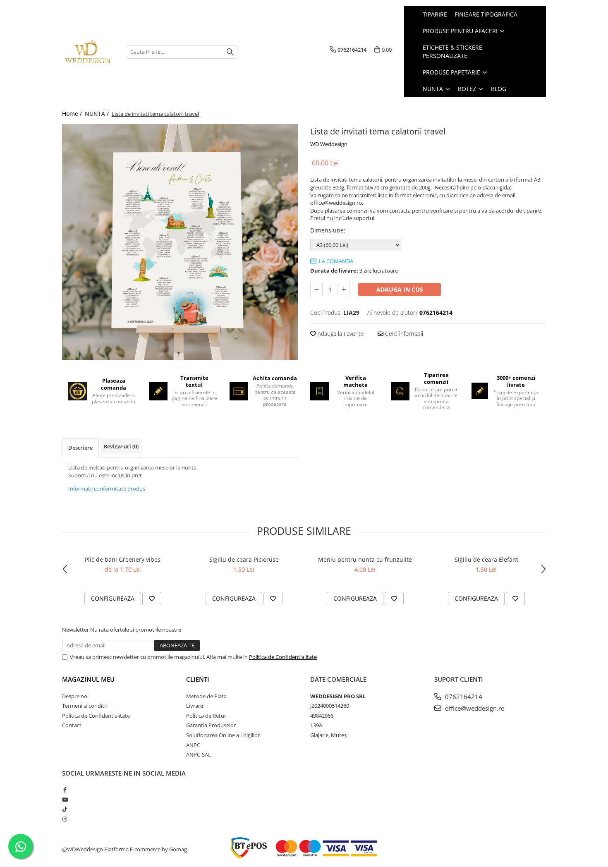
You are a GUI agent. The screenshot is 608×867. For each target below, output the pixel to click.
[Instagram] (64, 819)
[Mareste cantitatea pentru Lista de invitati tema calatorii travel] (344, 289)
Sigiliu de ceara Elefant (486, 559)
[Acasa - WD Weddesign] (87, 51)
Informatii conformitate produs (106, 488)
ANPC (193, 745)
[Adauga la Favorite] (151, 598)
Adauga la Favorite (340, 334)
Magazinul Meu (88, 679)
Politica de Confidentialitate (283, 657)
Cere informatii (403, 334)
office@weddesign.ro (474, 708)
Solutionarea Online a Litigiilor (223, 735)
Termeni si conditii (84, 705)
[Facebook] (64, 789)
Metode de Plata (206, 696)
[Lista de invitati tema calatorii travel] (180, 242)
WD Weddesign (328, 144)
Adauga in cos (399, 289)
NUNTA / (97, 113)
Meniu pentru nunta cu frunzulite (365, 559)
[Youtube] (64, 799)
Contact (71, 725)
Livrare (194, 705)
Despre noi (75, 696)
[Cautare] (230, 52)
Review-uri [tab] (121, 446)
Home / (73, 113)
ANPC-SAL (198, 754)
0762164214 (462, 696)
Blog (498, 89)
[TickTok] (64, 809)
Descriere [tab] (80, 447)
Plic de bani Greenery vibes (122, 559)
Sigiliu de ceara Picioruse (244, 559)
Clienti (197, 679)
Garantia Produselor (211, 725)
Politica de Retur (206, 715)
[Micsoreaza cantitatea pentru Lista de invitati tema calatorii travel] (316, 289)
